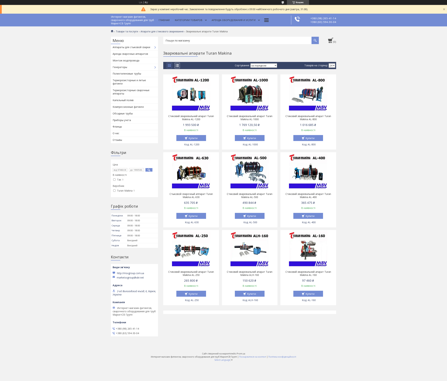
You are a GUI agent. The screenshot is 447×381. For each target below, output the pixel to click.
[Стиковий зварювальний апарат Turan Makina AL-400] (308, 171)
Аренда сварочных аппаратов (130, 53)
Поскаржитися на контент (252, 356)
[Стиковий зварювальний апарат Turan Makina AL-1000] (250, 93)
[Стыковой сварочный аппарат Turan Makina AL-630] (191, 171)
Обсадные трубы (123, 113)
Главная (164, 20)
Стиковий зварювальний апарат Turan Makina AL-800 (308, 118)
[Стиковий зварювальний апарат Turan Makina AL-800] (308, 93)
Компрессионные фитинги (128, 106)
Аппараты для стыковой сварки (131, 47)
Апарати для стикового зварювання (162, 31)
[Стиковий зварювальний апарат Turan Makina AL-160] (308, 249)
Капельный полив (123, 100)
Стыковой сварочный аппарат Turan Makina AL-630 (191, 195)
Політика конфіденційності (282, 356)
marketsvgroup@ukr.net (130, 277)
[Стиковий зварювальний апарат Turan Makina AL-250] (191, 249)
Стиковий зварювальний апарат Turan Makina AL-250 (191, 273)
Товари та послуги (127, 31)
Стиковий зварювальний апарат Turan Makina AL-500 (249, 195)
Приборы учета (122, 120)
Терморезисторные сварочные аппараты (131, 92)
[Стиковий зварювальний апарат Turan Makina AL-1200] (191, 93)
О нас (116, 133)
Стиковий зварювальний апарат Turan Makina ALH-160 (249, 273)
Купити (193, 138)
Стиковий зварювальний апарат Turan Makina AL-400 (308, 195)
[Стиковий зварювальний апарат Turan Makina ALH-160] (250, 249)
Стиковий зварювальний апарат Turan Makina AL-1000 (249, 118)
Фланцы (117, 126)
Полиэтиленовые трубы (127, 73)
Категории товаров (188, 20)
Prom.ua (241, 353)
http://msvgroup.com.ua (130, 273)
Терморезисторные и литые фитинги (129, 82)
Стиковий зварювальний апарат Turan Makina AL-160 (308, 273)
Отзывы (117, 140)
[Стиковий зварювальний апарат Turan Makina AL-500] (250, 171)
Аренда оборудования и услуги (233, 20)
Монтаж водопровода (126, 60)
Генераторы (120, 67)
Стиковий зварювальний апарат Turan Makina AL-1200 (191, 118)
